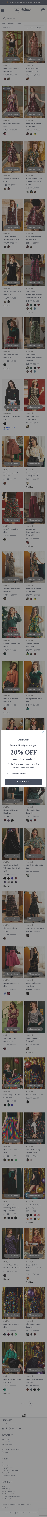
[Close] (43, 732)
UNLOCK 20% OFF (23, 782)
